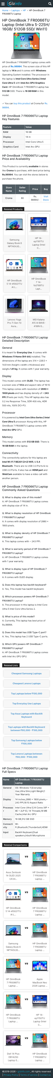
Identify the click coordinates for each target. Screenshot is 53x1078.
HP (24, 10)
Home (5, 10)
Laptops (15, 10)
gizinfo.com (24, 1071)
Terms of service (29, 1074)
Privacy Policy (11, 1074)
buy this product (22, 103)
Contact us (45, 1074)
